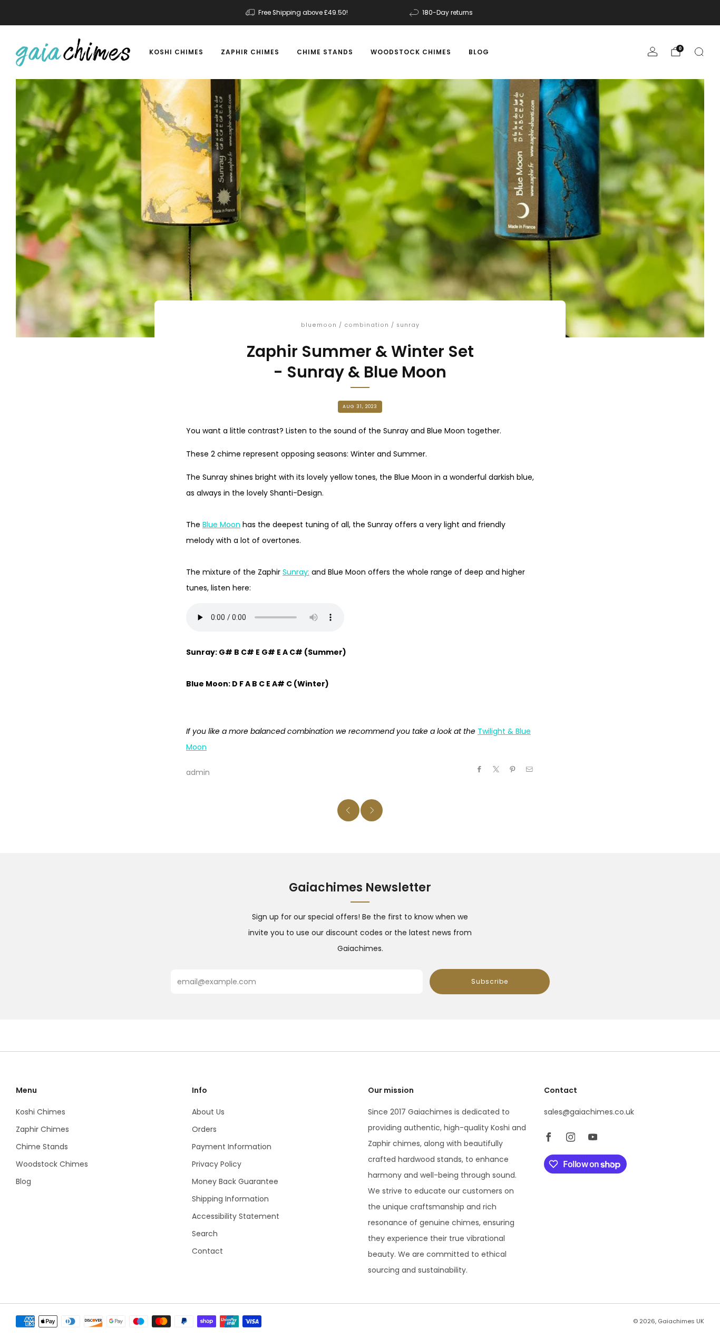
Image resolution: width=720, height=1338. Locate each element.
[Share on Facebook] (479, 769)
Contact (207, 1251)
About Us (208, 1112)
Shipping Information (230, 1199)
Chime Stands (325, 51)
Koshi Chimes (176, 51)
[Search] (699, 51)
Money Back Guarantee (235, 1181)
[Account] (652, 51)
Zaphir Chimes (250, 51)
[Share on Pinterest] (513, 769)
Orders (204, 1129)
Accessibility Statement (235, 1216)
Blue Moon (221, 524)
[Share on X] (496, 769)
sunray (408, 325)
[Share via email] (529, 769)
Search (205, 1233)
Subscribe (489, 981)
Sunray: (296, 572)
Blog (479, 51)
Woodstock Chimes (411, 51)
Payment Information (231, 1146)
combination (366, 325)
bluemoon (319, 325)
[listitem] (298, 12)
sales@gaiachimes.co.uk (589, 1112)
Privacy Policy (216, 1164)
